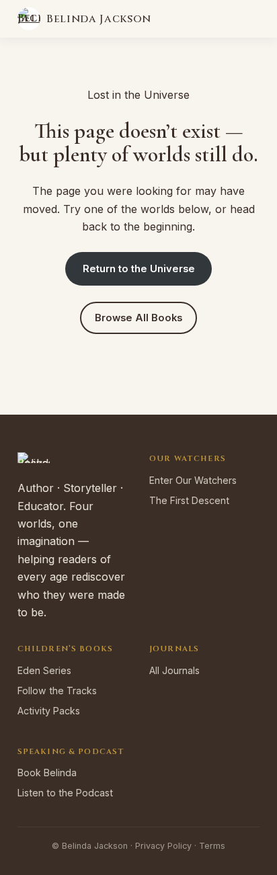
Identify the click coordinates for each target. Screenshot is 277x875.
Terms (212, 846)
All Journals (174, 670)
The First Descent (189, 500)
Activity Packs (48, 710)
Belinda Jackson (98, 18)
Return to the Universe (139, 269)
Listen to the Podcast (65, 792)
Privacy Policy (163, 846)
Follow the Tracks (57, 690)
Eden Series (44, 670)
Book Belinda (47, 772)
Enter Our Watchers (193, 480)
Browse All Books (138, 318)
